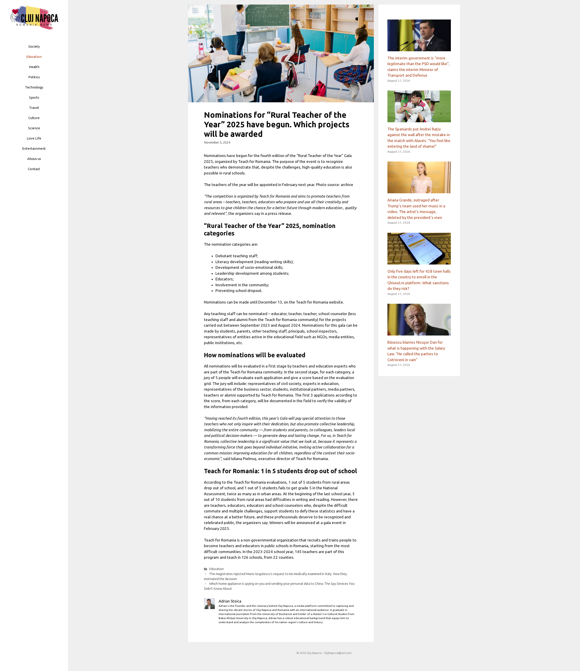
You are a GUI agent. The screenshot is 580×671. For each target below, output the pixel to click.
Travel (34, 108)
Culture (34, 118)
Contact (34, 169)
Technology (34, 87)
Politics (34, 77)
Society (34, 46)
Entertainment (34, 148)
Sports (34, 97)
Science (34, 128)
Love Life (34, 138)
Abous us (34, 159)
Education (34, 57)
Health (34, 67)
